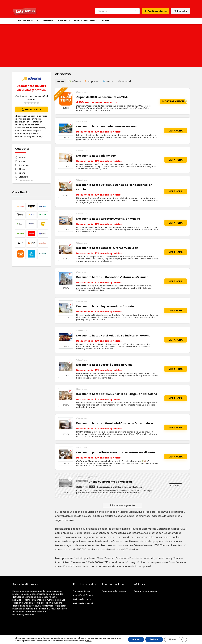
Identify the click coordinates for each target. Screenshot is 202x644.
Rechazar (154, 639)
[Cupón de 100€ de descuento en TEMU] (65, 98)
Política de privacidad (84, 603)
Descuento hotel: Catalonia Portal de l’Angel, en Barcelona (116, 394)
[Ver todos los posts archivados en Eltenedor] (20, 223)
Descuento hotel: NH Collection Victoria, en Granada (112, 277)
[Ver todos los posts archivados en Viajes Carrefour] (31, 254)
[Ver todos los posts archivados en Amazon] (31, 206)
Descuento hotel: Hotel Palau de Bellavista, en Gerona (113, 335)
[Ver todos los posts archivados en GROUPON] (20, 233)
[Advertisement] (101, 46)
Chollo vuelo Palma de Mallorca (110, 481)
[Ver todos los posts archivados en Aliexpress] (20, 206)
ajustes (88, 640)
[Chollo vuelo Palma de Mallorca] (65, 483)
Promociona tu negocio (114, 591)
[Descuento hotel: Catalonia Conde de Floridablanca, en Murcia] (65, 186)
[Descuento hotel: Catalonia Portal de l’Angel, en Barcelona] (65, 395)
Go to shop (32, 109)
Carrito (64, 20)
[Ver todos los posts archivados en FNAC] (43, 223)
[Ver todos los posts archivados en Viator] (43, 254)
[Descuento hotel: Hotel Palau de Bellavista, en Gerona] (65, 337)
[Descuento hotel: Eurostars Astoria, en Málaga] (65, 220)
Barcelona (24, 165)
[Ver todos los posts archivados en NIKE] (20, 243)
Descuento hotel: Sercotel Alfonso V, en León (107, 248)
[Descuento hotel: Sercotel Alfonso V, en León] (65, 249)
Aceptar (136, 639)
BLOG (105, 20)
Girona (22, 172)
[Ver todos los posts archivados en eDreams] (31, 214)
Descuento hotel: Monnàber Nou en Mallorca (107, 126)
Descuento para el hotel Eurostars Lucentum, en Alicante (115, 452)
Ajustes (172, 639)
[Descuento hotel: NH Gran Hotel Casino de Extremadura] (65, 424)
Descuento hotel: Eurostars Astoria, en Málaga (108, 218)
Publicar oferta (157, 11)
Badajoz (23, 161)
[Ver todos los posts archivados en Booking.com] (43, 206)
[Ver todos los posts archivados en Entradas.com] (31, 223)
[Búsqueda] (136, 11)
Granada (23, 176)
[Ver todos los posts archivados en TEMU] (20, 254)
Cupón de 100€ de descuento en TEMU (102, 97)
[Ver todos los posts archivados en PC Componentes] (31, 243)
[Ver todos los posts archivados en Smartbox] (43, 243)
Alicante (23, 157)
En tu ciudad (26, 20)
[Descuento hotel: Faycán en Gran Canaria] (65, 308)
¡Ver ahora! (176, 130)
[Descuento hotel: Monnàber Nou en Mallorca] (65, 128)
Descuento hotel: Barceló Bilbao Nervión (104, 365)
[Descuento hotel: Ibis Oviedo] (65, 157)
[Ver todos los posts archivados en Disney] (20, 214)
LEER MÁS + (175, 485)
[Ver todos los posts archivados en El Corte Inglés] (43, 214)
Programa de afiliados (145, 591)
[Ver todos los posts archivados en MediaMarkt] (31, 233)
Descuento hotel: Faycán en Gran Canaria (105, 306)
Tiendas (48, 20)
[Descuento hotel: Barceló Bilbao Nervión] (65, 366)
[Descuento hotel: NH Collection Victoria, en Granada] (65, 278)
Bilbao (22, 169)
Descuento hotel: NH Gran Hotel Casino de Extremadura (114, 423)
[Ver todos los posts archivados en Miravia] (43, 233)
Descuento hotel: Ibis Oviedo (96, 155)
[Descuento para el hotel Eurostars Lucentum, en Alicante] (65, 454)
